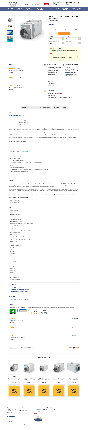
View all (35, 413)
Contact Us (79, 9)
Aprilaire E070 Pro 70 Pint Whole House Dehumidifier (44, 379)
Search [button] (46, 4)
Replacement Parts (23, 410)
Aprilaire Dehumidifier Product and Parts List (19, 291)
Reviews (73, 8)
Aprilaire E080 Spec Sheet (70, 72)
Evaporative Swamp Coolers (29, 9)
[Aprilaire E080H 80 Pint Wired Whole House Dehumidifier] (14, 367)
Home (8, 8)
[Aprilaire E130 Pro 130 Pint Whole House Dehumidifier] (29, 367)
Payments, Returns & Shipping (12, 423)
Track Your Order (11, 426)
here (11, 141)
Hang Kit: (67, 36)
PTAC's (12, 8)
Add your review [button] (54, 20)
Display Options (24, 347)
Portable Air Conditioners (40, 9)
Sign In (9, 419)
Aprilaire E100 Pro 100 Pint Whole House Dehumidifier (59, 379)
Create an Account (22, 419)
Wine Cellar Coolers (19, 9)
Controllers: (51, 36)
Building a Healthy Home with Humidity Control (20, 299)
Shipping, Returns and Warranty (12, 410)
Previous (10, 15)
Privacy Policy (22, 424)
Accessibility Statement (65, 9)
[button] (10, 20)
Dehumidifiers (51, 8)
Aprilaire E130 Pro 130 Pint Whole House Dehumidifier (29, 379)
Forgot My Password (12, 421)
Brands (58, 8)
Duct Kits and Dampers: (54, 41)
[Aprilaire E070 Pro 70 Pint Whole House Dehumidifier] (44, 367)
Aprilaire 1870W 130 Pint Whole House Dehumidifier (74, 379)
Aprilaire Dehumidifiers (23, 141)
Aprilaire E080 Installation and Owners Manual (20, 289)
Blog (20, 412)
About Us (21, 407)
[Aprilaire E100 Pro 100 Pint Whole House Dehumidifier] (59, 367)
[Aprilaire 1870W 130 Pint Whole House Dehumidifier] (73, 367)
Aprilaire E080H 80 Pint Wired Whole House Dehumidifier (14, 379)
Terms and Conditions (23, 421)
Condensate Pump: (70, 41)
